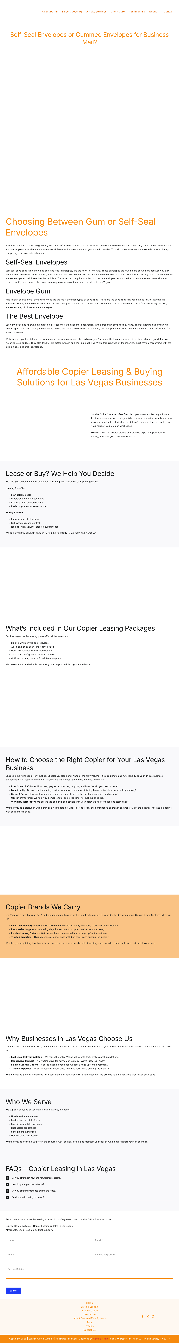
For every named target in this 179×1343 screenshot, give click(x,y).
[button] (89, 1178)
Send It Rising (100, 1338)
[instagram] (153, 1316)
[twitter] (148, 1316)
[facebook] (143, 1316)
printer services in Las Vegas (94, 282)
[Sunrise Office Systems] (20, 3)
